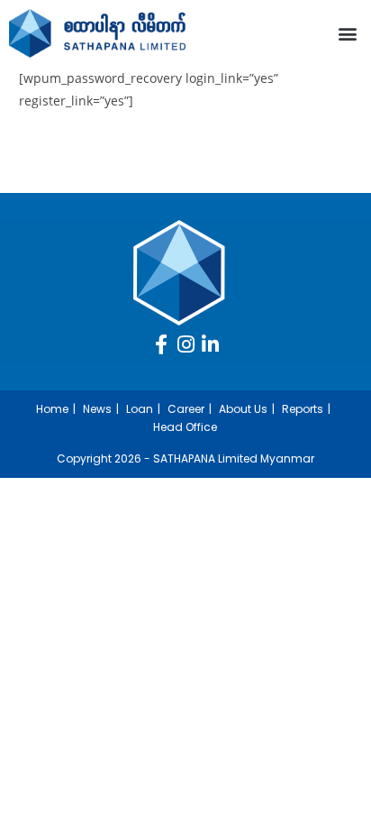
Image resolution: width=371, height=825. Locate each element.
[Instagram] (185, 344)
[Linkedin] (210, 344)
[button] (347, 33)
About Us (243, 409)
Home (52, 409)
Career (185, 409)
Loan (139, 409)
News (97, 409)
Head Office (185, 427)
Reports (302, 409)
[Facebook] (161, 344)
